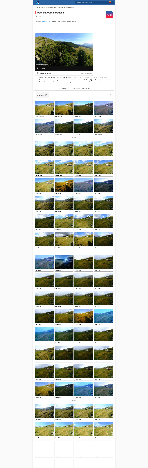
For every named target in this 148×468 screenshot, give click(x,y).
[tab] (63, 88)
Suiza (42, 7)
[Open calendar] (46, 95)
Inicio (37, 7)
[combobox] (92, 2)
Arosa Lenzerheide (51, 7)
